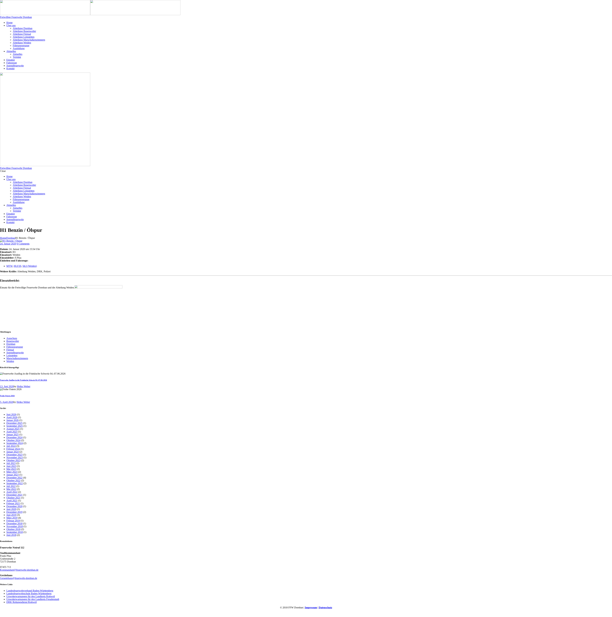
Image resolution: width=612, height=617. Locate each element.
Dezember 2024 (14, 437)
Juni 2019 (11, 515)
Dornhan (10, 238)
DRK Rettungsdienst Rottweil (21, 602)
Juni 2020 (11, 509)
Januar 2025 (12, 434)
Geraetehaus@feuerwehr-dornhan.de (18, 578)
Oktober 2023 (13, 460)
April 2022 (11, 492)
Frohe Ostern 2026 (7, 396)
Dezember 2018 (14, 523)
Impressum (311, 607)
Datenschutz (325, 607)
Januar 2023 (12, 474)
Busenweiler (12, 341)
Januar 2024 (12, 451)
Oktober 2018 (13, 529)
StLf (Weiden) (29, 266)
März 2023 (11, 471)
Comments (23, 243)
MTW (9, 266)
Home (3, 238)
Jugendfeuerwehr (15, 352)
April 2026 (11, 417)
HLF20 (17, 266)
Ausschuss (11, 338)
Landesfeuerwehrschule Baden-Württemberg (28, 593)
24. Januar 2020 (8, 243)
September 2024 (14, 443)
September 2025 (14, 426)
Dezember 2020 (14, 506)
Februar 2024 (13, 449)
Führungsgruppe (14, 346)
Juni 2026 (11, 414)
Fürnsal (10, 349)
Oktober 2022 (13, 480)
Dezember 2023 (14, 454)
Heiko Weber (23, 386)
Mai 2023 (11, 469)
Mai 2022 (11, 489)
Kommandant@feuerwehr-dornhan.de (19, 570)
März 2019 (11, 517)
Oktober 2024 (13, 440)
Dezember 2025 (14, 423)
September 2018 (14, 532)
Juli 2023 (11, 463)
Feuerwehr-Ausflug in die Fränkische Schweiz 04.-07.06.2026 (23, 380)
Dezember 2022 (14, 477)
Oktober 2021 (13, 497)
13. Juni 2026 (7, 386)
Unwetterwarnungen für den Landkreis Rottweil (30, 596)
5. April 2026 (6, 402)
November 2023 (14, 457)
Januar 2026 (12, 420)
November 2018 (14, 526)
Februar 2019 (13, 520)
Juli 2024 (11, 446)
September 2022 (14, 483)
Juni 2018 (11, 535)
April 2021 (11, 500)
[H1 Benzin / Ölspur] (11, 240)
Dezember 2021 (14, 494)
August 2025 (12, 428)
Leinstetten (11, 355)
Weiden (10, 361)
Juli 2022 (11, 486)
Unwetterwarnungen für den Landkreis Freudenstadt (32, 599)
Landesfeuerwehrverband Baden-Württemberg (29, 590)
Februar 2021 (13, 503)
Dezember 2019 (14, 512)
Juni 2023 (11, 466)
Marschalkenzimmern (17, 358)
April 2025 (11, 431)
